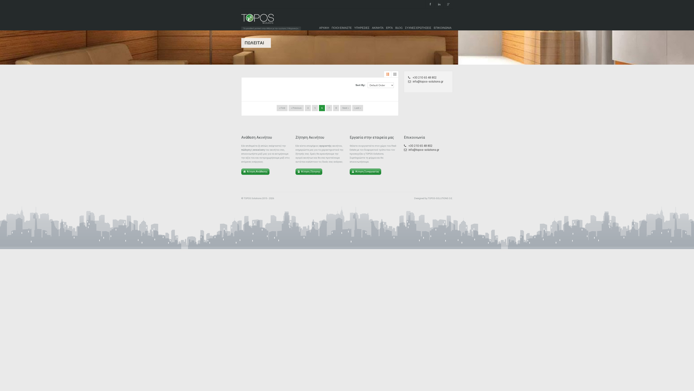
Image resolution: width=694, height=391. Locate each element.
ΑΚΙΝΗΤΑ (378, 27)
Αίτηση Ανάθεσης (257, 171)
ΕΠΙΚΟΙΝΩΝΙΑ (442, 27)
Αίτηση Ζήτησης (310, 171)
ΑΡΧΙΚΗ (324, 27)
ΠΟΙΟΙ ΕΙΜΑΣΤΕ (342, 27)
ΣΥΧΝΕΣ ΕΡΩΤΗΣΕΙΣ (418, 27)
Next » (345, 108)
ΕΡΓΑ (389, 27)
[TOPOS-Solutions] (257, 20)
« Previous (296, 108)
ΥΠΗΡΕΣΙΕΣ (361, 27)
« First (282, 108)
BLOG (398, 27)
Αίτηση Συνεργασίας (367, 171)
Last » (358, 108)
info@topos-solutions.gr (428, 81)
